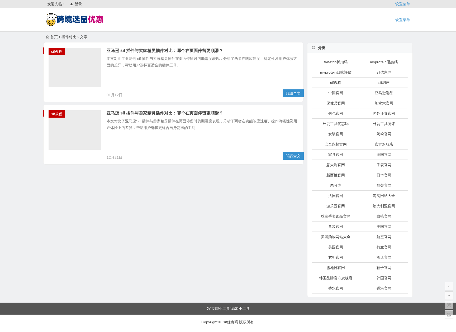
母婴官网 (384, 185)
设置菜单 (402, 4)
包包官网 (335, 113)
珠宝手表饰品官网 (335, 216)
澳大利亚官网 (384, 206)
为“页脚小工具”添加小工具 (228, 308)
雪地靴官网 (335, 268)
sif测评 (384, 82)
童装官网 (335, 226)
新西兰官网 (335, 175)
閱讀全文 (293, 93)
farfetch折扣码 (336, 62)
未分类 (335, 185)
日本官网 (384, 175)
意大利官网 (335, 165)
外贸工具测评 (384, 124)
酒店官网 (384, 257)
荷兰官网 (384, 247)
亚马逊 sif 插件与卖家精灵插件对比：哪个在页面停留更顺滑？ (165, 50)
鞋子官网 (384, 268)
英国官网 (335, 247)
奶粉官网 (384, 134)
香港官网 (384, 288)
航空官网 (384, 237)
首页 (54, 37)
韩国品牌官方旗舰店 (335, 278)
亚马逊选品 (384, 93)
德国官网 (384, 154)
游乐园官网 (335, 206)
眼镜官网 (384, 216)
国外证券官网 (384, 113)
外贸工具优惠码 (336, 124)
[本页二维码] (449, 314)
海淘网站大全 (384, 196)
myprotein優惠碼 (384, 62)
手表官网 (384, 165)
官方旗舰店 (384, 144)
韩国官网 (384, 278)
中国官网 (335, 93)
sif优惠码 (384, 72)
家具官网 (335, 154)
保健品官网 (335, 103)
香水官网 (335, 288)
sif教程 (56, 51)
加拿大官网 (384, 103)
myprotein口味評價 (336, 72)
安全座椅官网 (336, 144)
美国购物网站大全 (335, 237)
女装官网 (335, 134)
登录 (78, 4)
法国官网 (335, 196)
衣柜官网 (335, 257)
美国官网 (384, 226)
